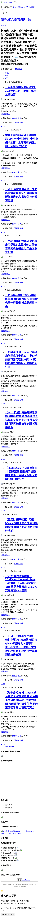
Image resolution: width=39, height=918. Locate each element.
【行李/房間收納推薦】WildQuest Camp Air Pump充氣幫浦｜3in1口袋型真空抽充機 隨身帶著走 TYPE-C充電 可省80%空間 (21, 583)
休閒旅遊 (18, 69)
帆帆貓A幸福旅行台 (16, 19)
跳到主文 (4, 25)
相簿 (7, 73)
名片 (7, 78)
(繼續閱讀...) (5, 114)
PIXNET (10, 884)
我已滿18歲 (5, 914)
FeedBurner (26, 880)
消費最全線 (18, 122)
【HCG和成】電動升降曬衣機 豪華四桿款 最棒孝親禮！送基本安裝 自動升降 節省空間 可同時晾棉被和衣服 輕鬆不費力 (21, 420)
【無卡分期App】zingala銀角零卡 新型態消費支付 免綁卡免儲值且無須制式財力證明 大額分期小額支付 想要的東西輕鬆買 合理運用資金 (21, 700)
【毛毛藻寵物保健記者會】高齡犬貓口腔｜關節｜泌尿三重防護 (20, 91)
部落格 (7, 76)
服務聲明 (23, 886)
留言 (19, 118)
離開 (12, 914)
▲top (3, 126)
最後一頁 (12, 746)
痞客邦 (14, 118)
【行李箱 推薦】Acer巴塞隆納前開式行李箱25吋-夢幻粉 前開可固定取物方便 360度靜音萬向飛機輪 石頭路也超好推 (21, 359)
